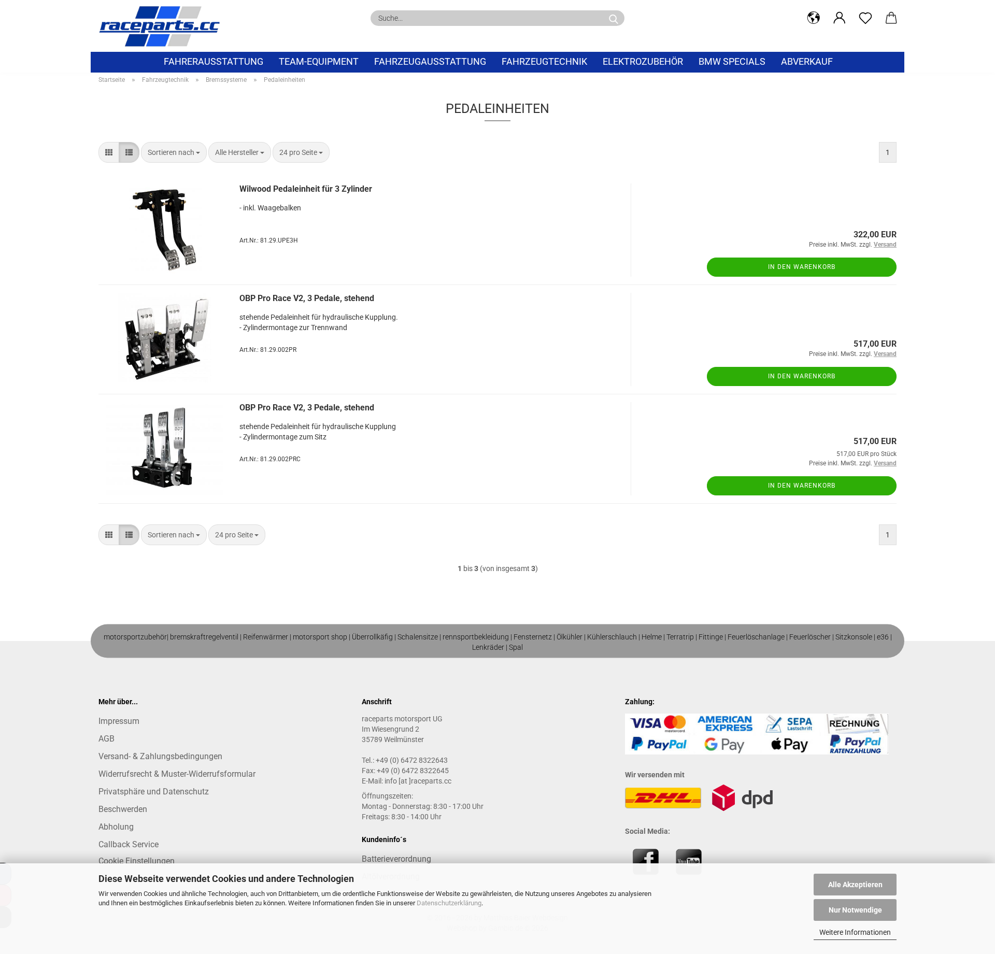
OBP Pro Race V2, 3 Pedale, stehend (306, 298)
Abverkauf (807, 61)
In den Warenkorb (801, 266)
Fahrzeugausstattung (430, 61)
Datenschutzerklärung (449, 903)
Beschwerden (122, 809)
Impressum (118, 721)
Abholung (116, 827)
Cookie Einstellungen (136, 861)
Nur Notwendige (855, 910)
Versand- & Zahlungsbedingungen (160, 756)
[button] (814, 18)
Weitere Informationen (855, 932)
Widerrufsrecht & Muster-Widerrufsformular (176, 774)
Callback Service (128, 844)
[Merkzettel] (865, 18)
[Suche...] (614, 18)
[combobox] (174, 152)
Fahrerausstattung (213, 61)
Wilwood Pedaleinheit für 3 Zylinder (305, 189)
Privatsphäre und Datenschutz (153, 791)
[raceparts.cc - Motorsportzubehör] (163, 26)
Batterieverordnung (396, 859)
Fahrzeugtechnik (544, 61)
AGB (106, 739)
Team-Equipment (319, 61)
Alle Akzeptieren (855, 884)
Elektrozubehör (643, 61)
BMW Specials (732, 61)
